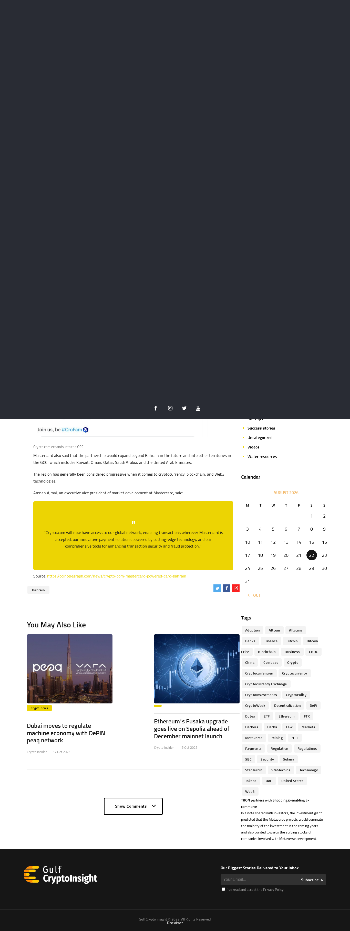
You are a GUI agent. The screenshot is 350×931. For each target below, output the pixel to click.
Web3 (250, 791)
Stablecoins (281, 770)
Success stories (261, 428)
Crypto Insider (37, 751)
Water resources (262, 456)
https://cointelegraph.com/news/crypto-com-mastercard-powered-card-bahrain (116, 576)
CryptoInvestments (261, 694)
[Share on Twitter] (217, 588)
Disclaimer (175, 922)
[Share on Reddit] (236, 588)
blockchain (267, 651)
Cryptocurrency (294, 673)
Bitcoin (292, 641)
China (249, 662)
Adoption (252, 630)
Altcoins (295, 630)
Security (267, 759)
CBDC (313, 651)
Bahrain (38, 590)
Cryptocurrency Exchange (266, 684)
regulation (279, 748)
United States (292, 780)
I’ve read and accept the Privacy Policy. (255, 889)
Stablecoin (253, 770)
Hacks (272, 727)
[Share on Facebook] (226, 588)
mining (277, 737)
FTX (307, 716)
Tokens (251, 780)
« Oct (255, 595)
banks (250, 641)
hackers (251, 727)
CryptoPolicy (296, 694)
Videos (254, 447)
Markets (308, 727)
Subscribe (310, 880)
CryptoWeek (255, 705)
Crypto (292, 662)
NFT (295, 737)
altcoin (274, 630)
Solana (288, 759)
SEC (248, 759)
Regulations (307, 748)
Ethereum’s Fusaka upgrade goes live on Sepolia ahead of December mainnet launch (191, 729)
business (292, 651)
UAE (269, 780)
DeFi (313, 705)
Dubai (250, 716)
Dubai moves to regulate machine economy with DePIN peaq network (66, 733)
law (289, 727)
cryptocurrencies (259, 673)
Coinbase (270, 662)
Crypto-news (39, 707)
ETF (267, 716)
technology (309, 770)
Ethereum (287, 716)
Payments (253, 748)
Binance (270, 641)
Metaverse (254, 737)
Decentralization (287, 705)
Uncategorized (260, 437)
